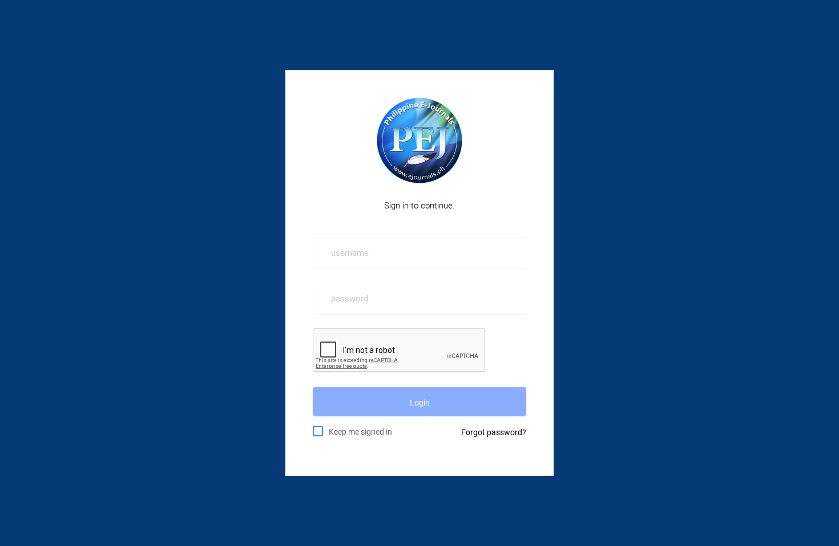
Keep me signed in (360, 431)
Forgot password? (493, 432)
